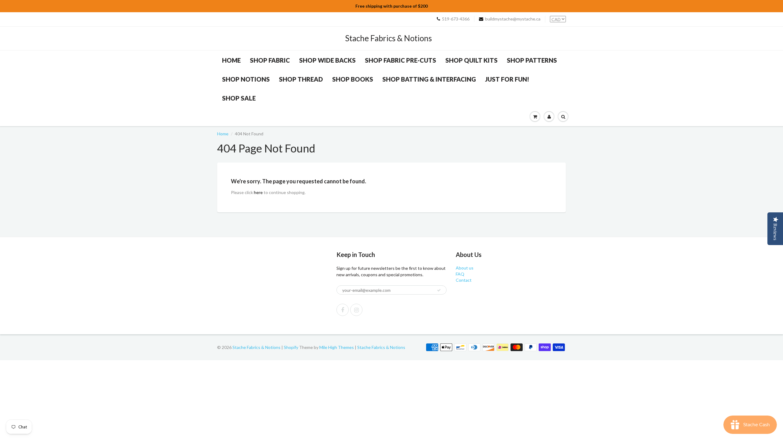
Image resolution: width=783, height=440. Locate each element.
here (258, 192)
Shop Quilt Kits (471, 60)
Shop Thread (301, 79)
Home (231, 60)
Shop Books (352, 79)
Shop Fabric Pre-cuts (400, 60)
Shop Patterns (532, 60)
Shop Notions (246, 79)
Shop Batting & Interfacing (429, 79)
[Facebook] (342, 310)
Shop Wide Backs (327, 60)
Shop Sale (239, 98)
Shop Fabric (270, 60)
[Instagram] (356, 310)
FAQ (460, 274)
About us (464, 267)
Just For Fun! (507, 79)
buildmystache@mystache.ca (512, 18)
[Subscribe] (439, 290)
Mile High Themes (336, 347)
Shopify (291, 347)
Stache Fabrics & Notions (388, 38)
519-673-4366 (455, 18)
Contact (464, 280)
